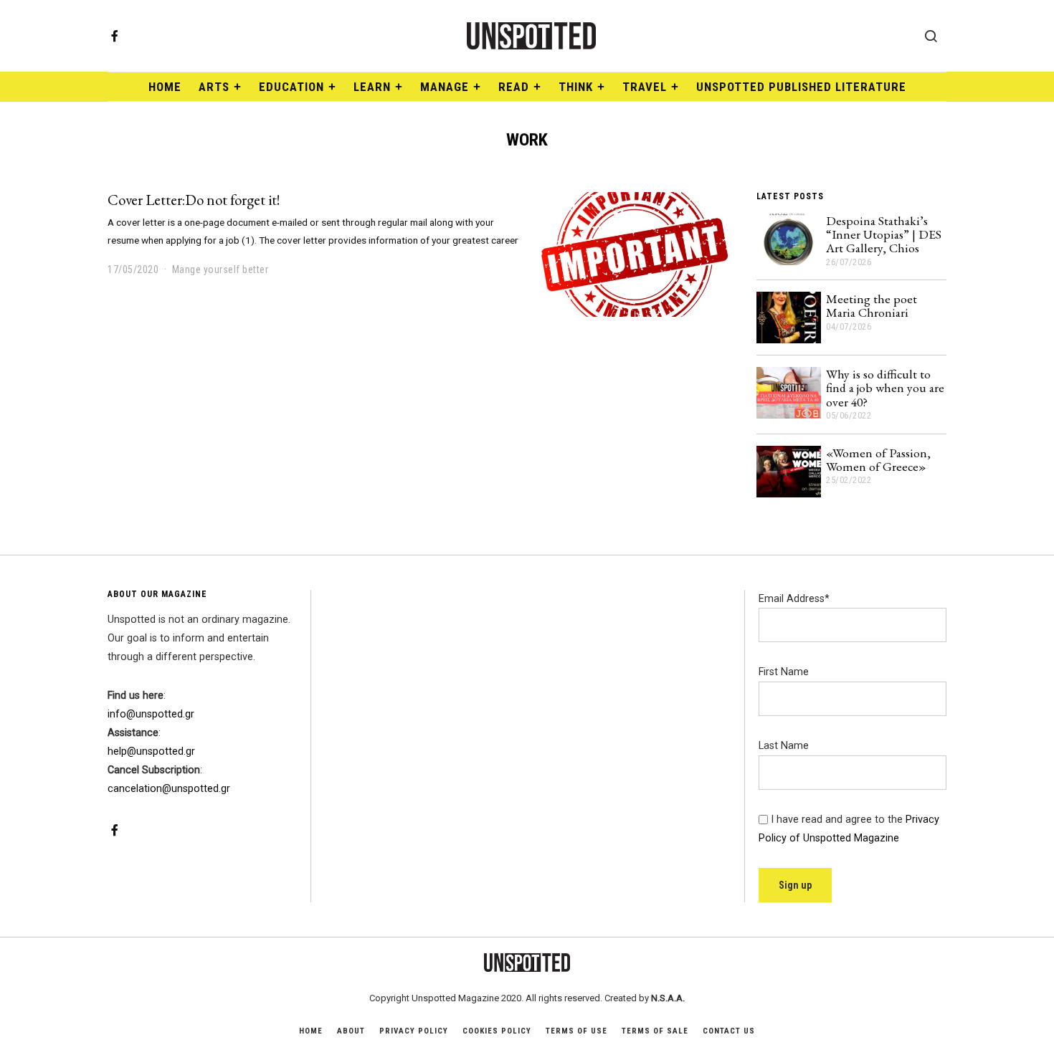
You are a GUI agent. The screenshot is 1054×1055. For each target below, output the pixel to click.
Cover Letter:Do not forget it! (194, 199)
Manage (444, 87)
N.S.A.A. (668, 998)
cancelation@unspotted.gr (169, 789)
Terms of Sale (655, 1031)
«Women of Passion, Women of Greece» (878, 459)
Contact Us (729, 1031)
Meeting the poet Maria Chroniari (871, 305)
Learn (372, 87)
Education (291, 87)
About (351, 1031)
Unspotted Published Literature (801, 87)
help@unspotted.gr (151, 751)
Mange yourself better (220, 269)
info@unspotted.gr (151, 714)
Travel (644, 87)
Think (576, 87)
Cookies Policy (496, 1031)
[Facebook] (115, 35)
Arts (214, 87)
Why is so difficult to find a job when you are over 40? (885, 388)
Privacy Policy (413, 1031)
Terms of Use (576, 1031)
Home (164, 87)
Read (513, 87)
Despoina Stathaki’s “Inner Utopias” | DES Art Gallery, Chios (883, 234)
